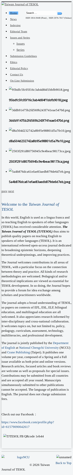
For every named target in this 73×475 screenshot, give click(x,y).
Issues (20, 43)
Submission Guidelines (23, 56)
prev (4, 191)
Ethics (13, 62)
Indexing (15, 25)
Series (20, 50)
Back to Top (64, 463)
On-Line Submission (22, 80)
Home (13, 13)
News (13, 19)
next (11, 191)
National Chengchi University (39, 347)
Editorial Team (18, 31)
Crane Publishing (18, 352)
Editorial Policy (19, 68)
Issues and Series (20, 37)
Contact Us (16, 74)
